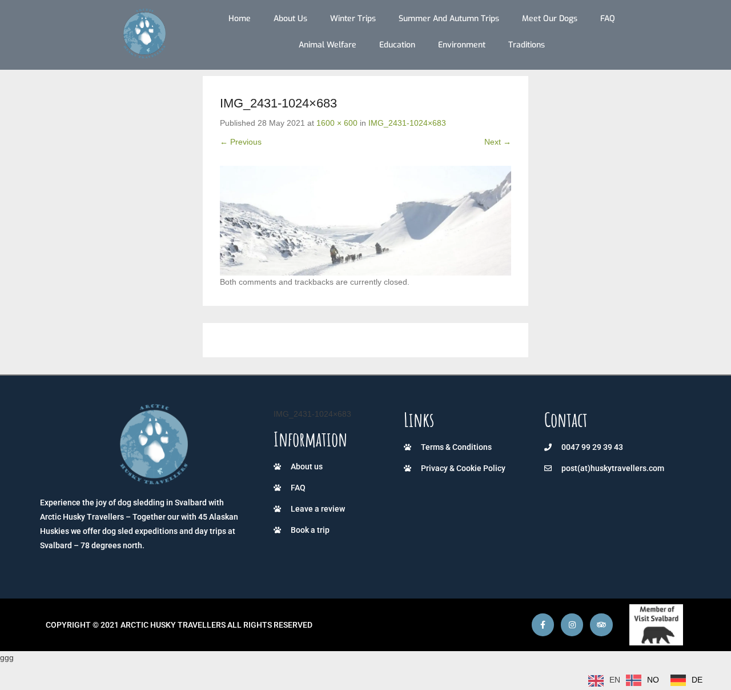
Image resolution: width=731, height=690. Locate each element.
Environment (461, 44)
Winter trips (353, 18)
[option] (642, 680)
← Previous (241, 141)
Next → (497, 141)
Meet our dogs (549, 18)
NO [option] (653, 679)
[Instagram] (572, 624)
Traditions (526, 44)
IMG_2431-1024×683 (407, 122)
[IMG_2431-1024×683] (365, 220)
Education (397, 44)
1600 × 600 (337, 122)
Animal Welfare (327, 44)
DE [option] (697, 679)
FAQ (607, 18)
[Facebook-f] (543, 624)
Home (239, 18)
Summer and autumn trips (449, 18)
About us (290, 18)
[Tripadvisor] (601, 624)
